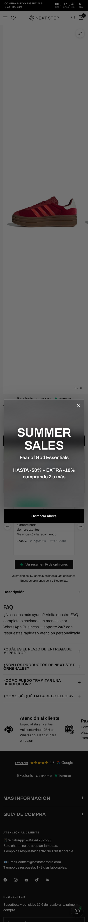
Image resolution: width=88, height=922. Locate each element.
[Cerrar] (78, 405)
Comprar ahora (44, 516)
